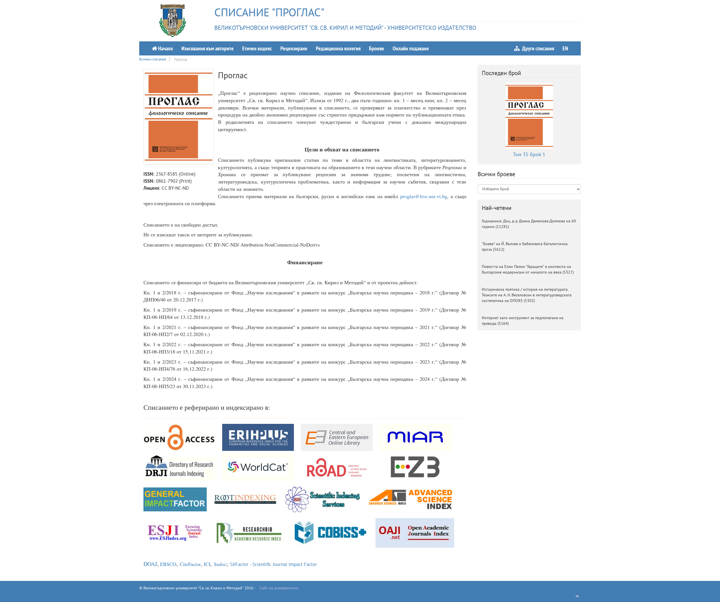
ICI (207, 564)
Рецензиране (293, 48)
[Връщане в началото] (577, 596)
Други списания (537, 48)
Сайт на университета (279, 587)
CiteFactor (190, 564)
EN (565, 48)
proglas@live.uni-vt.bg (423, 196)
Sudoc (220, 564)
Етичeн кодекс (257, 48)
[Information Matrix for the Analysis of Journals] (415, 436)
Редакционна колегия (338, 48)
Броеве (376, 48)
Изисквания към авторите (207, 48)
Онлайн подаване (411, 48)
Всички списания (152, 59)
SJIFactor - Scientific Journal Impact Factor (273, 564)
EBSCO (168, 564)
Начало (165, 48)
